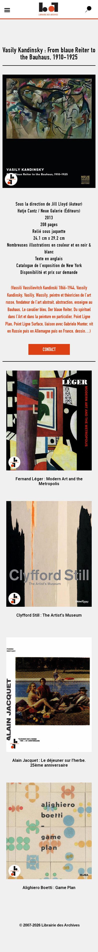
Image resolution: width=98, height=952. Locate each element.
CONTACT (49, 350)
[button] (7, 10)
